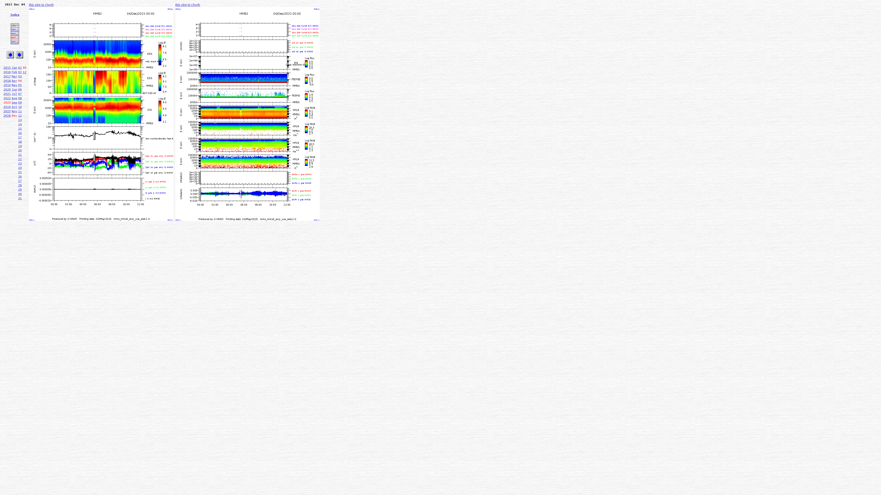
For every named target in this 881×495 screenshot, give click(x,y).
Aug (14, 98)
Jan (14, 67)
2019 (7, 85)
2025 (7, 111)
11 (20, 111)
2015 (7, 67)
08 (20, 98)
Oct (14, 107)
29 (20, 189)
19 (20, 146)
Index (15, 14)
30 (20, 194)
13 (20, 120)
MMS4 (15, 42)
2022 (7, 98)
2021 (7, 94)
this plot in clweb (41, 5)
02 (20, 72)
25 (20, 172)
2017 (7, 76)
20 (20, 150)
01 (20, 67)
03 (20, 76)
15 (20, 128)
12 (24, 72)
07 (20, 94)
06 (20, 89)
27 (20, 181)
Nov (14, 111)
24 (20, 168)
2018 (7, 80)
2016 (7, 72)
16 (20, 133)
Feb (14, 72)
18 (20, 141)
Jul (14, 94)
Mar (14, 76)
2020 (7, 89)
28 (20, 185)
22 (20, 159)
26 (20, 176)
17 (20, 137)
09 (20, 102)
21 (20, 155)
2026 (7, 115)
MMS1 (15, 29)
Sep (14, 102)
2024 (7, 107)
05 (20, 85)
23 (20, 163)
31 (20, 198)
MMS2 (15, 34)
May (14, 85)
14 (20, 124)
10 (20, 107)
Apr (14, 80)
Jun (14, 89)
